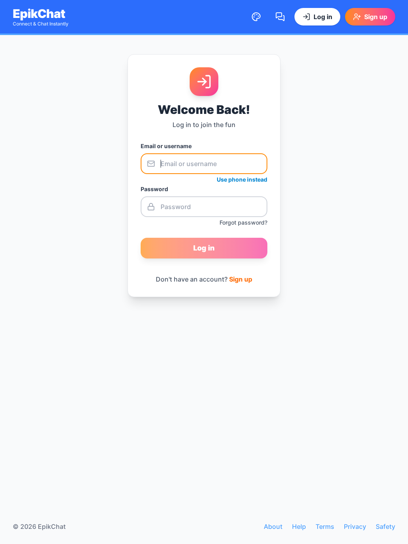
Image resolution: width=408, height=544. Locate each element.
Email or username (166, 146)
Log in (204, 248)
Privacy (355, 526)
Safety (385, 526)
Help (299, 526)
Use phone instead (242, 179)
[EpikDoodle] (256, 16)
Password (154, 189)
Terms (325, 526)
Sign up (240, 279)
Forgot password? (243, 222)
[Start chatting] (280, 16)
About (273, 526)
